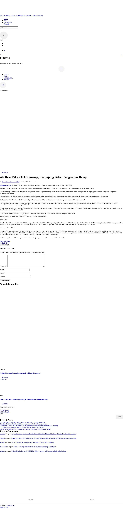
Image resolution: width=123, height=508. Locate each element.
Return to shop (4, 410)
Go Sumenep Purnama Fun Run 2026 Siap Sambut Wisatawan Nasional (22, 427)
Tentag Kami (8, 78)
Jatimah (2, 438)
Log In (7, 412)
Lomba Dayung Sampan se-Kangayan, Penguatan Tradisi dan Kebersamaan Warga (25, 429)
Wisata (8, 241)
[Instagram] (61, 69)
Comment (3, 266)
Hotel (5, 76)
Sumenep (3, 241)
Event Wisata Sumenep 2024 (10, 182)
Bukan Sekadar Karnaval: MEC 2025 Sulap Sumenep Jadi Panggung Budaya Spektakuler (39, 451)
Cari (1, 413)
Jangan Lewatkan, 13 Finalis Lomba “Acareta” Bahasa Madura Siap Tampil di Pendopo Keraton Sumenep (44, 434)
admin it (2, 434)
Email (2, 273)
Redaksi (6, 79)
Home (6, 74)
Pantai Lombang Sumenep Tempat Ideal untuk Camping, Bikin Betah (33, 442)
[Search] (1, 40)
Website (2, 276)
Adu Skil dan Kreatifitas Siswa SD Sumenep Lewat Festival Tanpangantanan (23, 424)
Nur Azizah (3, 447)
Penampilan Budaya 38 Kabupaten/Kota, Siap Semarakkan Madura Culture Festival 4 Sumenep (29, 425)
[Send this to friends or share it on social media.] (7, 243)
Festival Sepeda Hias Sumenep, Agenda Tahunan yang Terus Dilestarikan (32, 349)
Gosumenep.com (5, 185)
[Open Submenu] (8, 76)
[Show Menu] (1, 54)
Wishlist (2, 412)
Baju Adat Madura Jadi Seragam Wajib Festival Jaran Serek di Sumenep (24, 399)
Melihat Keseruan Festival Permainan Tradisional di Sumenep (20, 373)
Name (2, 269)
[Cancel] (4, 35)
